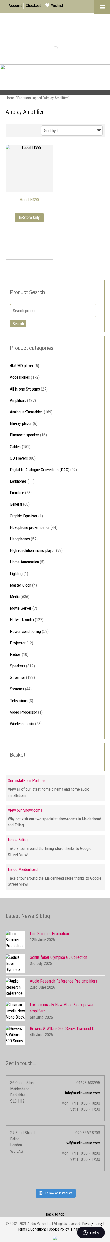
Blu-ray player (21, 423)
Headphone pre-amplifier (30, 527)
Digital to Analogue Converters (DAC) (39, 469)
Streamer (17, 677)
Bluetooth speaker (24, 435)
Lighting (16, 573)
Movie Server (20, 608)
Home (10, 98)
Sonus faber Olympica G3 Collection (58, 957)
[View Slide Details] (55, 79)
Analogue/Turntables (26, 412)
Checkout (33, 5)
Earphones (18, 481)
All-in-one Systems (25, 389)
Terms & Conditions (32, 1229)
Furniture (17, 492)
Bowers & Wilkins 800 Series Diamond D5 (63, 1028)
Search (18, 323)
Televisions (19, 700)
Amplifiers (18, 400)
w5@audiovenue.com (83, 1143)
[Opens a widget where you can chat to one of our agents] (91, 1233)
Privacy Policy (92, 1224)
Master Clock (20, 585)
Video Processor (23, 712)
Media (15, 596)
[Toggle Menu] (102, 7)
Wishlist (57, 5)
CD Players (19, 458)
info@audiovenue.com (82, 1093)
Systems (17, 689)
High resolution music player (32, 550)
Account (15, 5)
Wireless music (22, 723)
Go (51, 48)
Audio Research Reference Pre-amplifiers (63, 981)
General (16, 504)
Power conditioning (25, 631)
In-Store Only (29, 217)
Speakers (17, 666)
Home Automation (24, 562)
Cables (15, 446)
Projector (18, 643)
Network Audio (22, 619)
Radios (15, 654)
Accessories (20, 377)
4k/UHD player (22, 365)
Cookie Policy (59, 1229)
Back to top (55, 1214)
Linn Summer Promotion (49, 933)
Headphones (20, 539)
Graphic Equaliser (23, 516)
